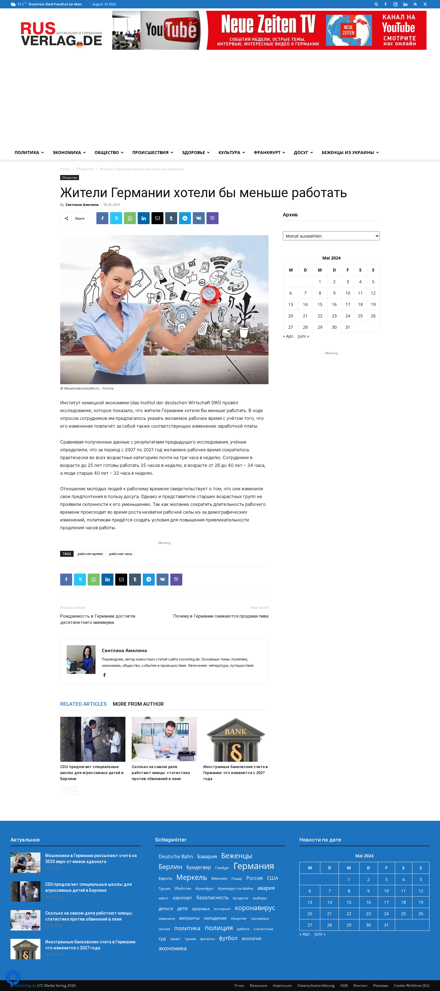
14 (305, 304)
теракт (175, 938)
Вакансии (258, 985)
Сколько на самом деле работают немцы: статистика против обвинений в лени (161, 772)
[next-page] (73, 790)
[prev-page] (64, 790)
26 (373, 316)
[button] (376, 4)
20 (290, 316)
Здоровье (193, 152)
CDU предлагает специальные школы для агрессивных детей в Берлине (92, 772)
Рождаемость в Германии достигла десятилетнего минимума (97, 619)
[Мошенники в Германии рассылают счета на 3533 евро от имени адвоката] (25, 863)
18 (360, 304)
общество (239, 918)
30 (334, 327)
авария (266, 888)
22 (320, 316)
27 (290, 327)
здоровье (201, 908)
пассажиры (259, 918)
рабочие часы (120, 553)
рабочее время (90, 553)
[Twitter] (425, 4)
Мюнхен (219, 878)
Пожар (236, 878)
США (272, 878)
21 (305, 316)
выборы (260, 898)
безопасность (212, 898)
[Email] (157, 218)
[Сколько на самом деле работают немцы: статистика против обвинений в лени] (164, 739)
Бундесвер (198, 867)
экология (251, 938)
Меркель (191, 877)
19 (373, 304)
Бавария (207, 856)
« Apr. (289, 336)
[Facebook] (385, 4)
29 (320, 327)
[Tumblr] (171, 218)
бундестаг (241, 898)
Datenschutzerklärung (316, 985)
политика (187, 928)
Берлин (170, 866)
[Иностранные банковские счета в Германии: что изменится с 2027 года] (235, 739)
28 (305, 327)
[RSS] (415, 4)
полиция (219, 927)
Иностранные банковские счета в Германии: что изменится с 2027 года (235, 772)
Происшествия (150, 152)
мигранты (189, 918)
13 (290, 304)
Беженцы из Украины (348, 152)
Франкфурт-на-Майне (235, 888)
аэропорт (182, 898)
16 (334, 304)
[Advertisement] (220, 100)
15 (320, 304)
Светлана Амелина (82, 204)
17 (347, 304)
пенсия (164, 929)
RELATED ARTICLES (83, 704)
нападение (215, 918)
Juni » (303, 336)
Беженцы (236, 856)
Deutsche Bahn (176, 856)
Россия (254, 878)
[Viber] (213, 218)
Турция (164, 888)
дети (182, 908)
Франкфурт (267, 152)
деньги (166, 908)
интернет (222, 908)
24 (347, 316)
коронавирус (255, 907)
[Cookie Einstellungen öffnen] (13, 983)
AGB (344, 985)
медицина (167, 918)
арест (164, 898)
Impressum (282, 985)
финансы (207, 938)
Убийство (183, 888)
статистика (263, 929)
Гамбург (222, 867)
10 (347, 293)
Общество (107, 152)
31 (347, 327)
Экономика (67, 152)
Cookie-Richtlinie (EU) (412, 985)
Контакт (360, 985)
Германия (253, 866)
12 (373, 293)
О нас (239, 985)
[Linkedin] (405, 4)
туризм (190, 938)
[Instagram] (395, 4)
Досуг (301, 152)
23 (334, 316)
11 (360, 293)
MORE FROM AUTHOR (138, 704)
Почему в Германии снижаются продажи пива (220, 616)
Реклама (380, 985)
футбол (228, 938)
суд (162, 938)
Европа (165, 878)
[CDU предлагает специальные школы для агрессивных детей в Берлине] (92, 739)
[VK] (199, 218)
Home (65, 168)
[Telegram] (185, 218)
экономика (173, 948)
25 (360, 316)
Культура (229, 152)
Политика (27, 152)
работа (243, 928)
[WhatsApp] (130, 218)
